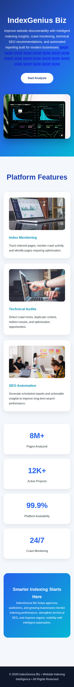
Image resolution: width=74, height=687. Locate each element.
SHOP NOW (23, 53)
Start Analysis (37, 78)
